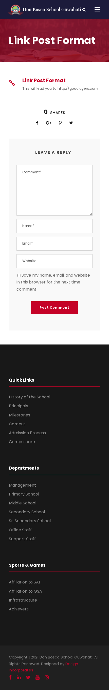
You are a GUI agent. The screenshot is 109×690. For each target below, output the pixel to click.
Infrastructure (23, 600)
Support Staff (22, 539)
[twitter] (28, 677)
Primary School (24, 494)
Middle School (22, 503)
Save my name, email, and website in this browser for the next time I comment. (53, 282)
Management (22, 485)
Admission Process (27, 433)
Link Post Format (44, 80)
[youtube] (37, 677)
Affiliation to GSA (25, 591)
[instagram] (47, 677)
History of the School (29, 397)
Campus (17, 424)
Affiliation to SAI (24, 582)
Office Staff (20, 530)
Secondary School (27, 512)
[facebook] (10, 677)
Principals (18, 406)
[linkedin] (19, 677)
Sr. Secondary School (30, 521)
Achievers (19, 609)
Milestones (19, 415)
